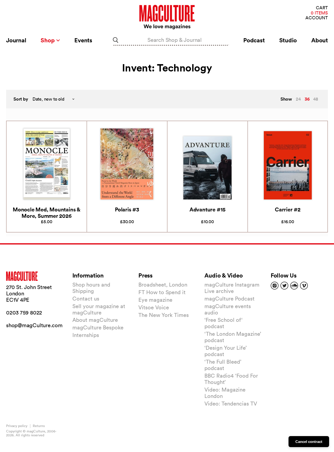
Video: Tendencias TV (230, 403)
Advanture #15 (207, 209)
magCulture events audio (227, 309)
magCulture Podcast (229, 298)
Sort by (20, 99)
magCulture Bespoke (97, 327)
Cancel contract (308, 442)
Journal (16, 40)
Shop (48, 40)
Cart (322, 8)
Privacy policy (16, 426)
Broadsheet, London (162, 284)
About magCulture (95, 320)
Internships (85, 335)
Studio (288, 40)
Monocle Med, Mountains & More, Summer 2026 (46, 212)
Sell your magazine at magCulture (98, 309)
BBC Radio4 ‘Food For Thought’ (231, 378)
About (319, 40)
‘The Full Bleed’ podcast (222, 365)
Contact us (85, 298)
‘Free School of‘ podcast (223, 323)
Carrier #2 (288, 209)
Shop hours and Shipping (91, 287)
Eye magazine (155, 300)
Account (316, 18)
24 (298, 99)
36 (307, 99)
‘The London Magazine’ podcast (232, 337)
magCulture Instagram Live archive (231, 287)
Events (83, 40)
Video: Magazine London (224, 392)
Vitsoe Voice (153, 307)
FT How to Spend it (162, 292)
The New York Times (163, 315)
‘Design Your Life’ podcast (225, 351)
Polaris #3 (127, 209)
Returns (39, 426)
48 (315, 99)
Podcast (254, 40)
